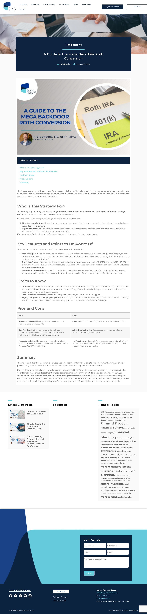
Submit (89, 573)
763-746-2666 (104, 596)
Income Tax (123, 444)
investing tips (124, 451)
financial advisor (107, 420)
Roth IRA (126, 480)
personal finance (108, 463)
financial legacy (107, 433)
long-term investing (109, 458)
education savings (127, 414)
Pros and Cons (26, 179)
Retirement (73, 44)
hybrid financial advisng (109, 444)
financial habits (128, 428)
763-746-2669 (104, 598)
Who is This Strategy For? (32, 168)
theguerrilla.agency (130, 610)
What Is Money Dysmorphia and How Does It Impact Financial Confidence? (35, 441)
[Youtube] (25, 595)
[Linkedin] (30, 595)
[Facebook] (10, 595)
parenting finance (125, 460)
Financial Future (111, 427)
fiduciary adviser (125, 417)
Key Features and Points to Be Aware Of (38, 171)
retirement (124, 466)
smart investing (112, 483)
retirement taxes (115, 480)
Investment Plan (111, 454)
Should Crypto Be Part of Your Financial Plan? (36, 426)
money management (109, 460)
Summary (24, 182)
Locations (86, 4)
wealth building (117, 494)
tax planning (124, 490)
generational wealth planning (120, 441)
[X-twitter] (15, 595)
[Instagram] (20, 595)
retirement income (110, 471)
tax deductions (112, 490)
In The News (64, 4)
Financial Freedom (114, 423)
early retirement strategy (110, 414)
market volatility (124, 458)
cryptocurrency (128, 412)
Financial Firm (119, 420)
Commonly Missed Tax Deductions (36, 412)
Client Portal (49, 4)
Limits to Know (27, 175)
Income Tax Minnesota (112, 448)
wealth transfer (124, 497)
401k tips (104, 412)
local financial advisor (130, 455)
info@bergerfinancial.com (107, 593)
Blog (76, 4)
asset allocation (114, 412)
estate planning (109, 417)
